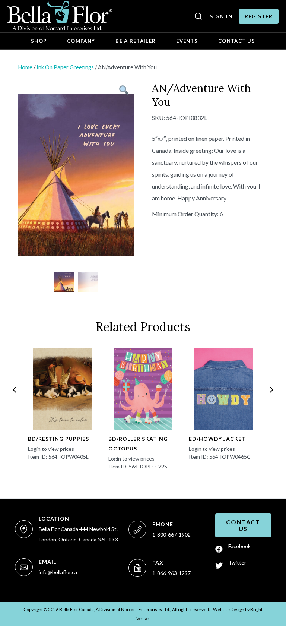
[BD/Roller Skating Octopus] (143, 389)
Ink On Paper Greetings (65, 67)
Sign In (221, 16)
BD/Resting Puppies (58, 439)
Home (25, 67)
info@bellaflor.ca (58, 572)
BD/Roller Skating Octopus (138, 444)
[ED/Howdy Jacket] (223, 389)
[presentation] (14, 390)
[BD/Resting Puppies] (62, 389)
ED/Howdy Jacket (217, 439)
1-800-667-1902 (171, 534)
